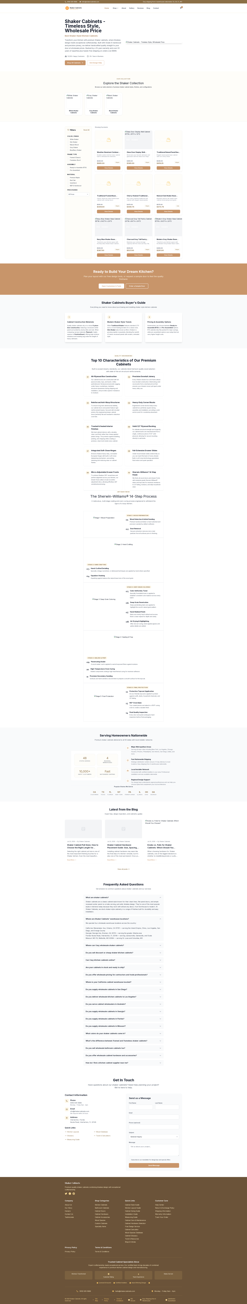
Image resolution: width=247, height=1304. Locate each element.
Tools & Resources (132, 1239)
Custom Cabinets (101, 1223)
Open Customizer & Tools (111, 286)
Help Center (159, 1205)
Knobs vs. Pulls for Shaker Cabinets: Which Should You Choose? (160, 848)
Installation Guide (131, 1214)
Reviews (140, 8)
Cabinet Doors (100, 1211)
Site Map (96, 1299)
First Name (132, 1103)
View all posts (123, 869)
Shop (115, 8)
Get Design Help (96, 63)
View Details (108, 168)
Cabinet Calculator (132, 1230)
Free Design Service (132, 1226)
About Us (68, 1205)
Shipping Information (163, 1211)
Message (132, 1142)
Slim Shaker (73, 142)
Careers (68, 1211)
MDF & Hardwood (75, 185)
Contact (156, 8)
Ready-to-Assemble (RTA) (78, 167)
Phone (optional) (134, 1122)
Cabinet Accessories (102, 1217)
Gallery (131, 8)
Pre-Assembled (75, 170)
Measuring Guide (131, 1217)
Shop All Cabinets (74, 63)
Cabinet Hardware (101, 1214)
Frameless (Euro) (75, 160)
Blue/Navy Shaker (75, 150)
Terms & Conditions (102, 1252)
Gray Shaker (74, 147)
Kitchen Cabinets (101, 1205)
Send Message (154, 1165)
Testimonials (69, 1217)
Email (130, 1113)
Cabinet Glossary (131, 1236)
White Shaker (74, 139)
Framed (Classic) (75, 157)
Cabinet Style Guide (132, 1205)
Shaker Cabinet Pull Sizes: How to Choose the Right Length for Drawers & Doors (82, 848)
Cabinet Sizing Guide (132, 1211)
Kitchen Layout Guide (133, 1208)
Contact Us (69, 1214)
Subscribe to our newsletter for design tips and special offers (150, 1160)
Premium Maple (75, 177)
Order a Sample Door (137, 286)
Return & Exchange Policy (164, 1208)
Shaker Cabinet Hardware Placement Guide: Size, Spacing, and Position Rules (122, 848)
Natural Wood (74, 145)
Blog (148, 8)
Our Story (68, 1208)
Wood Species (100, 1220)
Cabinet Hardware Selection (135, 1223)
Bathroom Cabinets (102, 1208)
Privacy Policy (70, 1252)
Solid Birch (73, 183)
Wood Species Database (134, 1233)
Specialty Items (100, 1226)
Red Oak (73, 180)
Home (106, 8)
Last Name (158, 1103)
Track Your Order (161, 1217)
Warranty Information (163, 1214)
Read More (70, 860)
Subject (131, 1132)
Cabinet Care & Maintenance (135, 1220)
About (124, 8)
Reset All (86, 130)
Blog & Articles (130, 1242)
